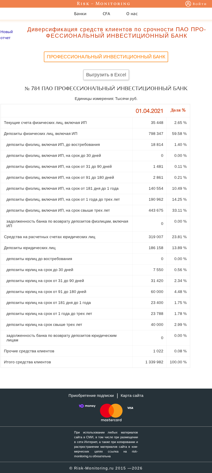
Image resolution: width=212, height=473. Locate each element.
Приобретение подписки (91, 395)
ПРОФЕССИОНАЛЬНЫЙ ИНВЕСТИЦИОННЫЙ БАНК (106, 56)
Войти (200, 4)
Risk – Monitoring (104, 4)
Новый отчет (6, 35)
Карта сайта (132, 395)
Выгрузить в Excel (106, 74)
